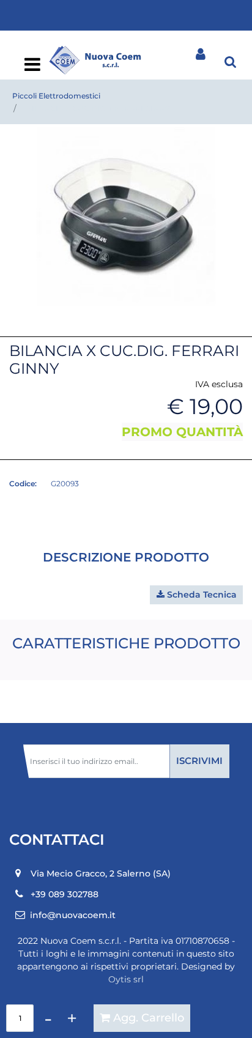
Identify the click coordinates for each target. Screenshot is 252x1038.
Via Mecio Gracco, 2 (101, 873)
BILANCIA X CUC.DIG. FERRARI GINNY (98, 108)
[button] (126, 215)
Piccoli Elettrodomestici (56, 95)
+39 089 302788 (64, 894)
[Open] (32, 67)
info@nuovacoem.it (73, 915)
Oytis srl (126, 979)
